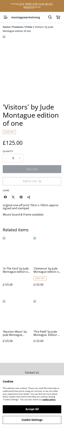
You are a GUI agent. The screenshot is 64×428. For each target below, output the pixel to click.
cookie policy (48, 399)
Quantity (8, 151)
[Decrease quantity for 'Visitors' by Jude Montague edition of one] (6, 158)
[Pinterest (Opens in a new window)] (21, 197)
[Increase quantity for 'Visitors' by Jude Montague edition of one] (19, 158)
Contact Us (32, 372)
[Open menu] (6, 17)
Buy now (32, 169)
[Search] (50, 17)
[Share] (28, 197)
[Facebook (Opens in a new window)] (5, 197)
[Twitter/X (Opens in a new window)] (13, 197)
